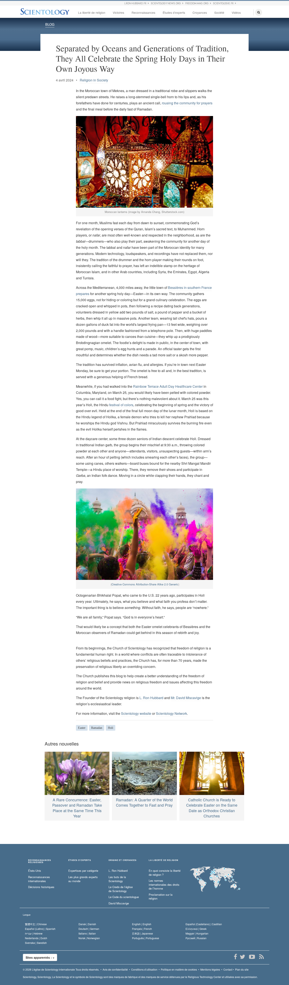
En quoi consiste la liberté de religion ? (164, 873)
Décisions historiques (41, 887)
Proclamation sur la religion (160, 897)
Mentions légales (210, 969)
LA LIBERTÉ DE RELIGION (163, 860)
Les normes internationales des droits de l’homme (164, 884)
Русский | (196, 938)
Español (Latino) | (40, 928)
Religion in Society (94, 80)
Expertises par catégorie (83, 871)
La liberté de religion (91, 12)
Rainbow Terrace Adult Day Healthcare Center (168, 386)
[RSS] (261, 957)
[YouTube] (252, 957)
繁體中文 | (36, 924)
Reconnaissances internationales (39, 879)
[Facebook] (235, 957)
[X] (242, 957)
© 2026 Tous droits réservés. (61, 969)
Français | (142, 928)
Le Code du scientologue (124, 897)
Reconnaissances (143, 12)
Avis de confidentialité (115, 969)
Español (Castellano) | (204, 924)
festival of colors (121, 404)
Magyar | (197, 933)
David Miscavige (119, 903)
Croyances (200, 12)
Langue (26, 914)
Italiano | (87, 933)
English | (141, 924)
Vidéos (236, 12)
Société (219, 12)
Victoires (118, 12)
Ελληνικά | (196, 928)
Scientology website (136, 713)
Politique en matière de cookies (179, 969)
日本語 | (142, 933)
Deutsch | (88, 928)
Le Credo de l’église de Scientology (121, 889)
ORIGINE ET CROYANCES (122, 860)
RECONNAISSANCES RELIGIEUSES (39, 861)
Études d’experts (174, 12)
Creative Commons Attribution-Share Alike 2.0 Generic (144, 584)
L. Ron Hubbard (151, 697)
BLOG (49, 24)
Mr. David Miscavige (186, 697)
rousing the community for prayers (187, 103)
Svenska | (36, 942)
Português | (145, 938)
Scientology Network (171, 713)
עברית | (34, 933)
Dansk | (87, 924)
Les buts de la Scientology (117, 879)
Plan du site (242, 969)
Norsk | (89, 938)
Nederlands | (36, 938)
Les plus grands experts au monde (83, 879)
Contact (227, 969)
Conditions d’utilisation (144, 969)
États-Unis (34, 871)
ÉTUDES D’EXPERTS (79, 860)
